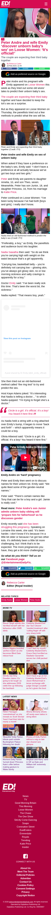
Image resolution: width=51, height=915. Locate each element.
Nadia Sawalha (9, 252)
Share (9, 69)
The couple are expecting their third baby (24, 96)
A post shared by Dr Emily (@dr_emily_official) (25, 373)
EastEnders (25, 830)
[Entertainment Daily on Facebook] (25, 856)
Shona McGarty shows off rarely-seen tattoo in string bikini (36, 714)
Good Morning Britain (25, 803)
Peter (4, 179)
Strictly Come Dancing (25, 820)
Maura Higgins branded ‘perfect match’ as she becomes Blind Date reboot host (13, 652)
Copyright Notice (25, 895)
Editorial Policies (26, 875)
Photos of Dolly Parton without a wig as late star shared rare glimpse (36, 741)
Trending (25, 840)
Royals (25, 837)
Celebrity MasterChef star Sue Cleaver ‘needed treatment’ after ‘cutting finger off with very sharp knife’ (37, 628)
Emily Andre (7, 600)
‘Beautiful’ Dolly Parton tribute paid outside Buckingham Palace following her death (13, 741)
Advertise (25, 878)
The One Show (25, 816)
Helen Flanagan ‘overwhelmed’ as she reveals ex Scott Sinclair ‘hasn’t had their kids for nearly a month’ (13, 717)
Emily (12, 283)
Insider (25, 847)
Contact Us (26, 882)
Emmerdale (25, 833)
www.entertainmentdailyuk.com (21, 902)
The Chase (25, 813)
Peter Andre (35, 600)
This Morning (25, 806)
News (25, 796)
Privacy (26, 892)
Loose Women (36, 84)
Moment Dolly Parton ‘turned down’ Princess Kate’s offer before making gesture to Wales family (13, 764)
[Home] (5, 4)
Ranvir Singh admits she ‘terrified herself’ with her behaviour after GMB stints (14, 627)
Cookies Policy (25, 885)
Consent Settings (25, 888)
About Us (25, 868)
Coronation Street (25, 827)
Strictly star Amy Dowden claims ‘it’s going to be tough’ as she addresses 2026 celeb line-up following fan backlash (13, 682)
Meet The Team (25, 871)
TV (3, 39)
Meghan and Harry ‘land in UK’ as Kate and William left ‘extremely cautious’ (37, 763)
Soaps (25, 823)
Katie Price (10, 192)
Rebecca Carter (15, 64)
